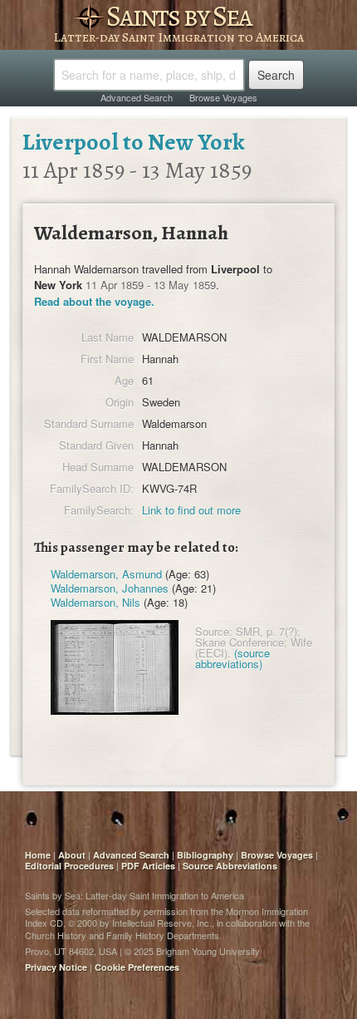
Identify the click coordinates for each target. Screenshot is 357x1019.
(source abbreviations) (232, 658)
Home (38, 855)
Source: (213, 631)
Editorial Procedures (69, 865)
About (72, 855)
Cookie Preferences (137, 967)
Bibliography (205, 855)
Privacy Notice (56, 967)
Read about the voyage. (94, 301)
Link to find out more (191, 510)
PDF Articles (148, 865)
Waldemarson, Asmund (106, 574)
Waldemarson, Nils (95, 602)
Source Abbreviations (230, 865)
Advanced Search (136, 97)
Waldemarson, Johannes (110, 588)
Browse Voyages (223, 97)
